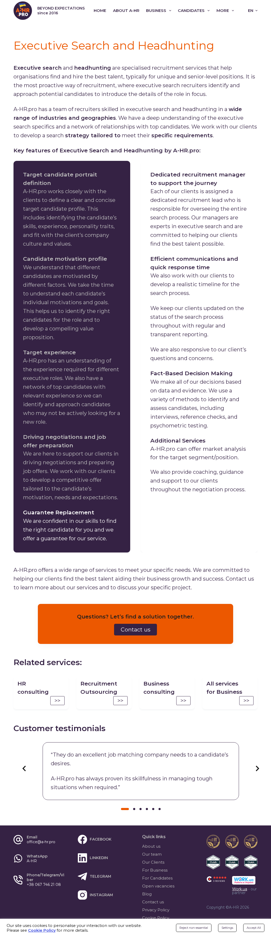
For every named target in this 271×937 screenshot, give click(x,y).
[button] (253, 10)
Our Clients (153, 862)
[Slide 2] (134, 809)
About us (151, 846)
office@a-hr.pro (41, 841)
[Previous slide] (24, 768)
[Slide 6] (159, 809)
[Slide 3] (140, 809)
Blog (147, 893)
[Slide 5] (153, 809)
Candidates (191, 10)
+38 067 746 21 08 (44, 884)
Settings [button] (227, 928)
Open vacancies (158, 886)
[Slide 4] (147, 809)
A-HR (32, 861)
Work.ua (239, 889)
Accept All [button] (254, 928)
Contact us (153, 901)
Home (100, 10)
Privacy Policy (155, 909)
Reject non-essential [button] (193, 928)
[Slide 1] (125, 809)
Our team (152, 854)
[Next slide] (257, 768)
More (222, 10)
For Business (155, 870)
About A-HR (126, 10)
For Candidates (157, 878)
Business (156, 10)
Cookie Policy (155, 917)
